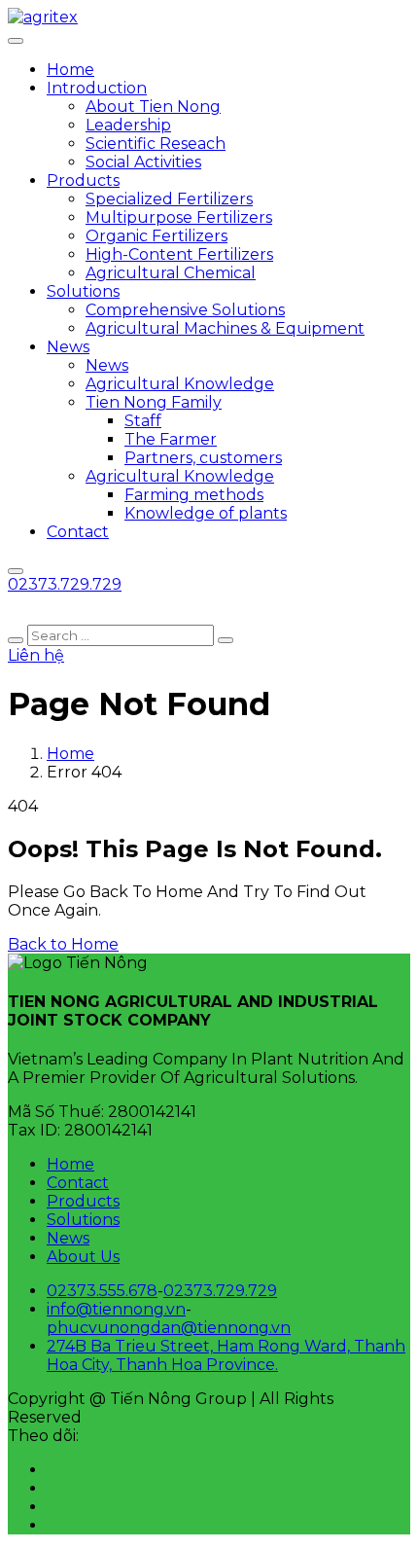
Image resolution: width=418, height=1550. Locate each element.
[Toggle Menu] (15, 41)
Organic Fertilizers (156, 236)
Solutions (83, 291)
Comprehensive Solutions (185, 310)
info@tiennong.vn (116, 1309)
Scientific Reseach (156, 143)
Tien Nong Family (154, 402)
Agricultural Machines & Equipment (225, 328)
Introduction (97, 88)
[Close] (15, 571)
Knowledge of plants (205, 513)
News (68, 347)
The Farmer (170, 439)
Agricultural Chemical (171, 273)
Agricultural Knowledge (180, 384)
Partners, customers (203, 458)
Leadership (128, 125)
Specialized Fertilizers (169, 199)
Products (83, 180)
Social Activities (143, 162)
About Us (83, 1256)
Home (70, 69)
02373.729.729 (220, 1290)
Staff (142, 421)
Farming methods (193, 495)
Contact (78, 532)
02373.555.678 (102, 1290)
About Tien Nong (153, 106)
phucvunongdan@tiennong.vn (169, 1327)
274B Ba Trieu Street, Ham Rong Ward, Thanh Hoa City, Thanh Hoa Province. (226, 1355)
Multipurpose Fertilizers (179, 217)
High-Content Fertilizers (179, 254)
